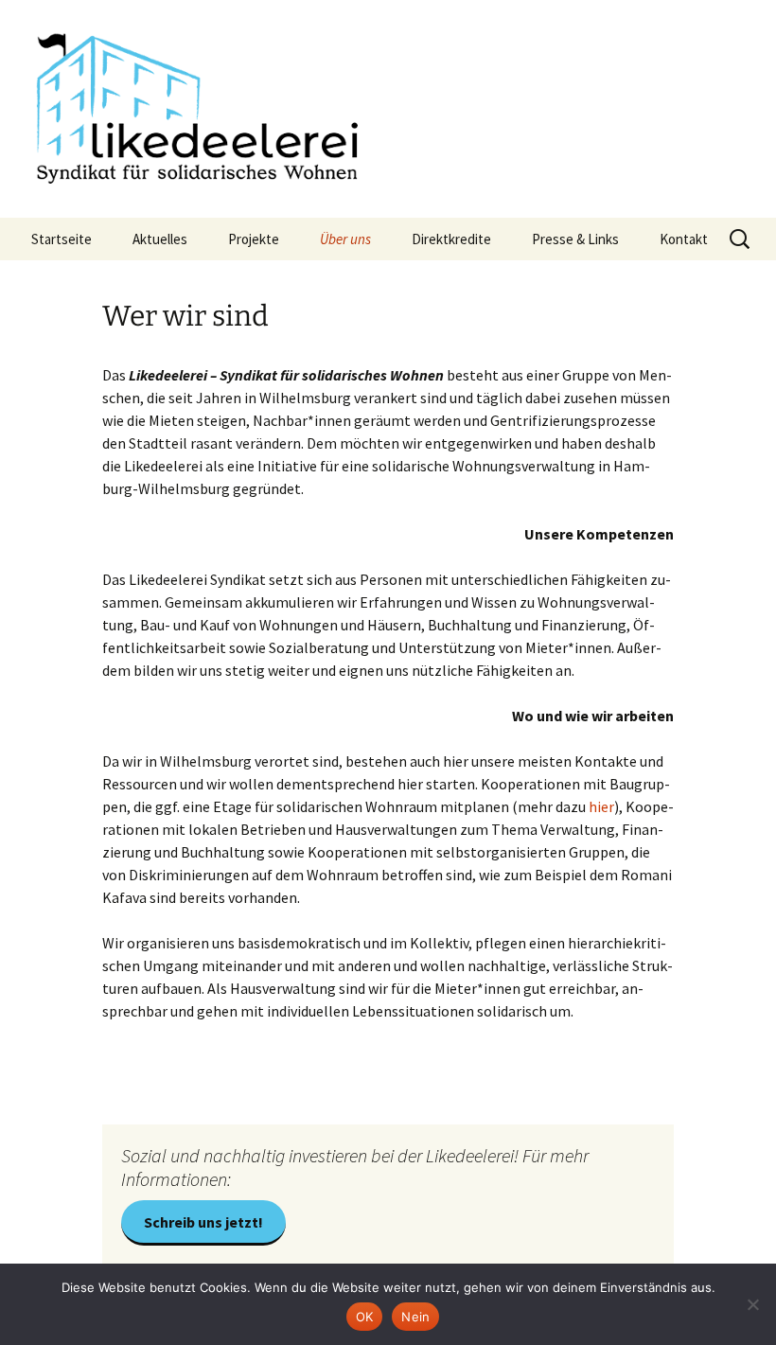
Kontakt (684, 239)
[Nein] (752, 1304)
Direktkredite (451, 239)
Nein (415, 1316)
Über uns (345, 239)
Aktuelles (159, 239)
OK (365, 1316)
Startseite (61, 239)
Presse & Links (575, 239)
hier (601, 806)
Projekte (253, 239)
